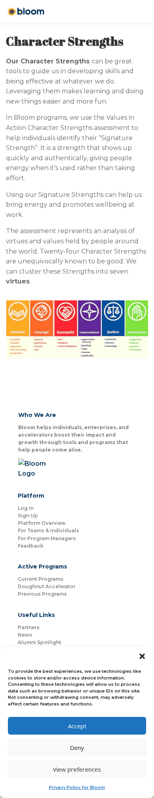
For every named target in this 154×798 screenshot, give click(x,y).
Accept (77, 726)
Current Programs (40, 579)
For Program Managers (47, 538)
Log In (26, 508)
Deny (77, 748)
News (25, 635)
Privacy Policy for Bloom (77, 787)
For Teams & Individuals (48, 530)
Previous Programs (42, 594)
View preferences (77, 769)
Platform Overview (42, 523)
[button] (142, 656)
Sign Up (28, 515)
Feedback (30, 546)
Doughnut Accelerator (46, 586)
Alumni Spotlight (39, 642)
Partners (28, 627)
